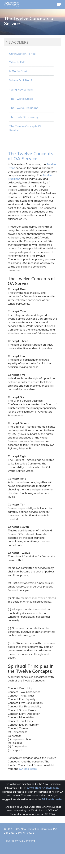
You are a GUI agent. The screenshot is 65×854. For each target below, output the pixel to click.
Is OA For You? (18, 71)
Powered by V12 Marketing (19, 840)
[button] (59, 4)
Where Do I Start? (20, 80)
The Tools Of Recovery (23, 117)
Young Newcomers (21, 89)
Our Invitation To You (22, 53)
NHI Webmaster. (52, 799)
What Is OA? (17, 62)
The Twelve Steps (21, 98)
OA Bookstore (28, 768)
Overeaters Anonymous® (43, 787)
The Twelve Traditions (23, 108)
